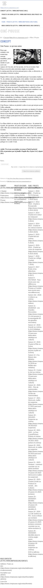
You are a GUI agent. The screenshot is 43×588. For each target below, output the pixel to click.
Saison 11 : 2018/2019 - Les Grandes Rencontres (34, 309)
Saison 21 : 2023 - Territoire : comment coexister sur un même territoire (35, 465)
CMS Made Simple (11, 181)
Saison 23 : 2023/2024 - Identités (32, 499)
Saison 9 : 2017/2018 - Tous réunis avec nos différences (34, 281)
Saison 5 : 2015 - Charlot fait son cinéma (34, 237)
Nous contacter (7, 25)
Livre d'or (3, 581)
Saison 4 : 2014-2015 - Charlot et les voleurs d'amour (35, 226)
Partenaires (4, 195)
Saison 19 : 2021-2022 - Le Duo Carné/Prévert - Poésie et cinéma (34, 433)
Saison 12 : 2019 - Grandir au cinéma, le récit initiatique (35, 327)
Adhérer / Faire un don (6, 565)
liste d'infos (10, 178)
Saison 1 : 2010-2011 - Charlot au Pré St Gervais (34, 193)
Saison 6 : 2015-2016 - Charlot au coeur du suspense (35, 247)
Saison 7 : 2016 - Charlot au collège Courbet (34, 258)
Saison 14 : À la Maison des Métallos (33, 357)
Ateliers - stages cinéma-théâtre (20, 194)
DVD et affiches (33, 552)
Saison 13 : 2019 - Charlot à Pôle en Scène (34, 344)
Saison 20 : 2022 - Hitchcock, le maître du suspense (35, 447)
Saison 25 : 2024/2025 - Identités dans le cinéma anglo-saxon (34, 535)
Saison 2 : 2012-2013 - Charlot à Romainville (34, 204)
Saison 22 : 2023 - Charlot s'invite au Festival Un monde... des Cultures (34, 484)
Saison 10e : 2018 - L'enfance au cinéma (35, 297)
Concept (3, 11)
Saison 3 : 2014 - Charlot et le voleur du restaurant (35, 215)
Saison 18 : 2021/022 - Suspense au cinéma (33, 418)
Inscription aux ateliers (5, 574)
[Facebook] (1, 175)
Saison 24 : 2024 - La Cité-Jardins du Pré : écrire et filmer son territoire (35, 515)
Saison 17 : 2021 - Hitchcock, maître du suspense (34, 400)
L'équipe (3, 191)
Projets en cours (20, 186)
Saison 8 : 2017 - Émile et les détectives (34, 269)
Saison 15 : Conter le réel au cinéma (34, 371)
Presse (2, 200)
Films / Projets (7, 22)
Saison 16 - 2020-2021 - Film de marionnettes (34, 387)
